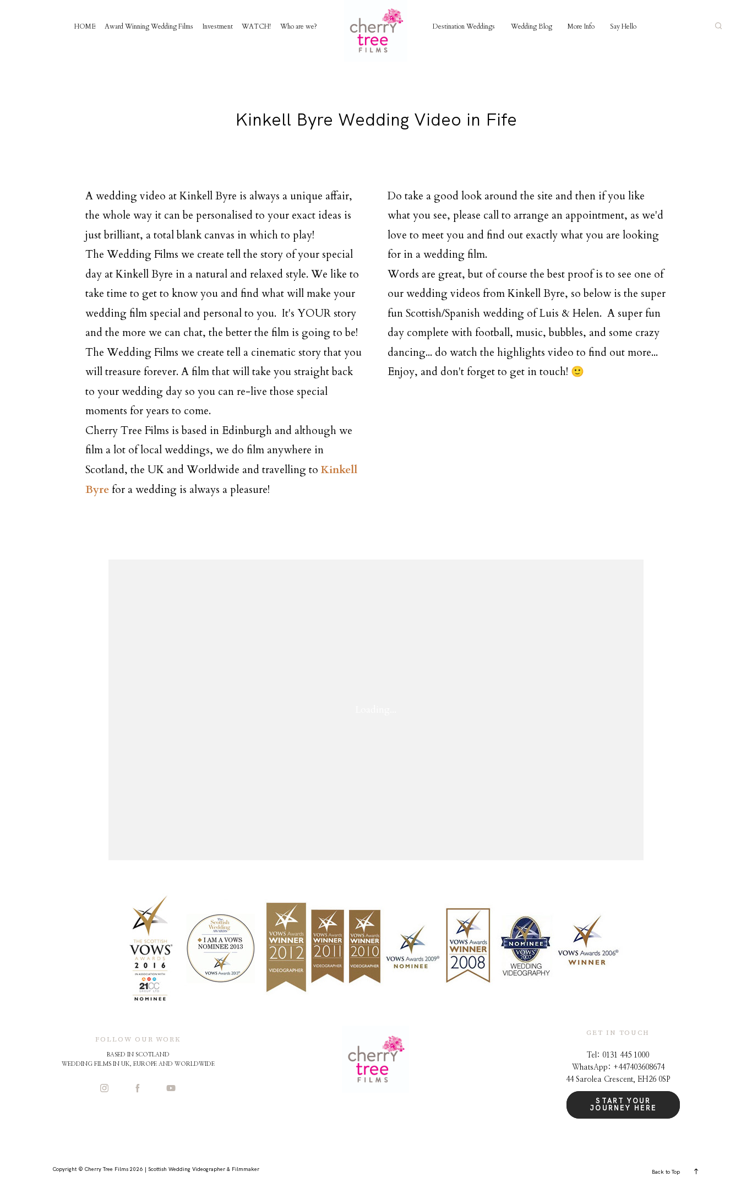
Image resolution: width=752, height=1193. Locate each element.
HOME (85, 26)
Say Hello (623, 26)
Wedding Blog (531, 26)
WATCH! (256, 26)
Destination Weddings (464, 26)
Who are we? (298, 26)
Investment (218, 26)
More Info (581, 26)
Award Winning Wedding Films (149, 26)
